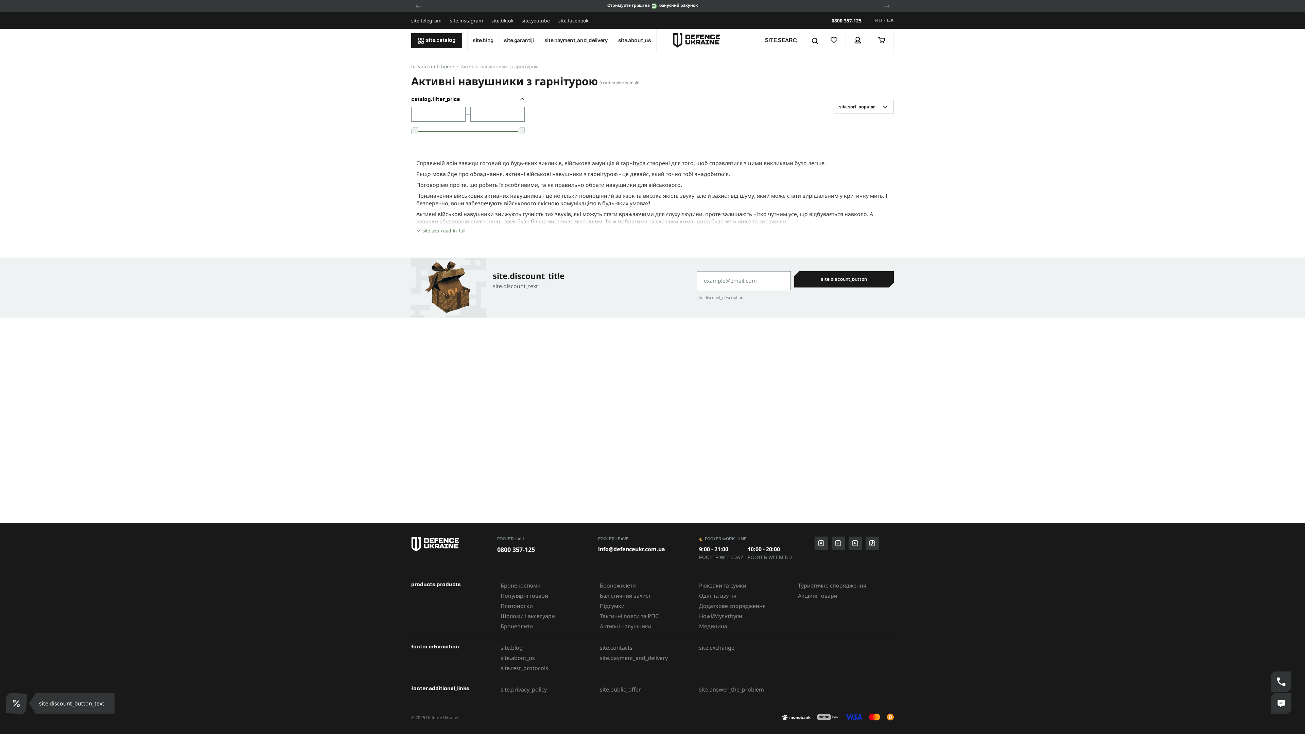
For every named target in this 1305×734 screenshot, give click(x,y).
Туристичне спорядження (832, 585)
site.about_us (634, 40)
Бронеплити (517, 626)
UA (890, 20)
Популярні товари (524, 595)
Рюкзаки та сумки (722, 585)
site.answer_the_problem (731, 689)
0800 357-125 (847, 20)
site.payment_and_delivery (576, 40)
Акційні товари (817, 595)
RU (878, 20)
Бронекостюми (521, 585)
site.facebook (573, 20)
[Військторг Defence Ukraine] (450, 544)
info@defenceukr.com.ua (631, 549)
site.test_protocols (524, 668)
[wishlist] (834, 41)
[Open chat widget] (1281, 703)
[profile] (858, 41)
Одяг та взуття (717, 595)
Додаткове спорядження (732, 606)
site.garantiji (519, 40)
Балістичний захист (625, 595)
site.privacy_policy (524, 689)
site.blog (483, 40)
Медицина (713, 626)
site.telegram (426, 20)
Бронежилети (618, 585)
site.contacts (616, 647)
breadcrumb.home (432, 66)
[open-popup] (14, 703)
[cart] (882, 41)
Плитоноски (517, 606)
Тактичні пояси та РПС (629, 616)
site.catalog (440, 40)
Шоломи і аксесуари (528, 616)
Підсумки (612, 606)
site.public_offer (620, 689)
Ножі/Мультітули (720, 616)
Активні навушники (625, 626)
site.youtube (536, 20)
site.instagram (466, 20)
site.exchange (716, 647)
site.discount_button (844, 279)
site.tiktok (502, 20)
